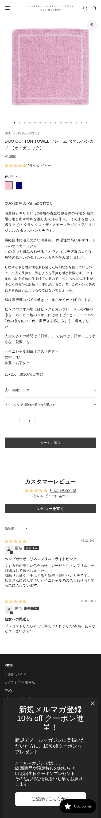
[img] (16, 541)
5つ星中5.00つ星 (63, 491)
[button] (16, 166)
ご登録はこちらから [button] (50, 798)
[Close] (92, 703)
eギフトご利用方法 (20, 682)
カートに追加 (50, 443)
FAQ (8, 691)
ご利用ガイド (15, 675)
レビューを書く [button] (50, 508)
